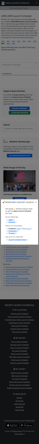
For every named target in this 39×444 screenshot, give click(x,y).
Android (11, 222)
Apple (10, 220)
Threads (11, 233)
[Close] (35, 202)
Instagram (12, 231)
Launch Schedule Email (17, 240)
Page (18, 229)
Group (27, 229)
